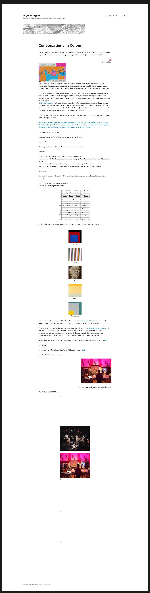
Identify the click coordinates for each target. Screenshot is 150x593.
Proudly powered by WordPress (41, 585)
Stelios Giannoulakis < (46, 103)
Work (115, 16)
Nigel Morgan (31, 15)
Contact (124, 16)
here (105, 340)
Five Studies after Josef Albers (97, 328)
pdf (83, 350)
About (109, 16)
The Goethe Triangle (87, 321)
